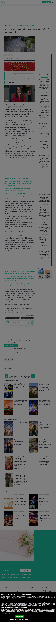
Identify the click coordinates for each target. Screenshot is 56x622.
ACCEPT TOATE (19, 616)
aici (26, 603)
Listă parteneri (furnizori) (5, 613)
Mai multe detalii (16, 598)
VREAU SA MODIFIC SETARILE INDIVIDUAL (19, 619)
